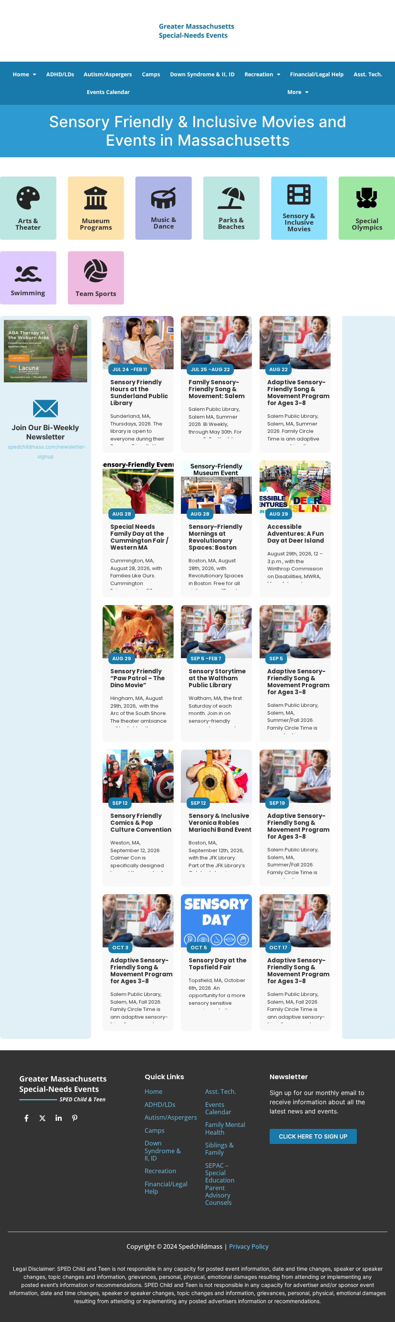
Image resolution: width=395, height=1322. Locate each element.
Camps (151, 74)
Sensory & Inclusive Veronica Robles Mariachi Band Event (220, 823)
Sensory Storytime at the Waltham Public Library (217, 678)
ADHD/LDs (60, 74)
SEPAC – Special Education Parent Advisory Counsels (220, 1184)
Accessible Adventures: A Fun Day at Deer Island (295, 534)
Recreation (259, 74)
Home (21, 74)
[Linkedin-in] (59, 1118)
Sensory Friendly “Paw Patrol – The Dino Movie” (137, 678)
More (294, 92)
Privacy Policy (248, 1246)
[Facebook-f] (26, 1118)
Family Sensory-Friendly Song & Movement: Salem (217, 389)
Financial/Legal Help (317, 74)
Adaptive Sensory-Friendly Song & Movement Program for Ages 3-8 (298, 392)
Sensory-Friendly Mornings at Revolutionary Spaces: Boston (215, 537)
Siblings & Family (219, 1149)
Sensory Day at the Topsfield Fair (217, 963)
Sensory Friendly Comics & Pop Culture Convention (140, 823)
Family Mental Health (225, 1128)
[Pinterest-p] (75, 1118)
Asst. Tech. (368, 74)
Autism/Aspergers (108, 74)
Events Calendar (108, 92)
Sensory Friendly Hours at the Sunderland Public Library (139, 392)
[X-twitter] (42, 1118)
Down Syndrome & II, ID (202, 74)
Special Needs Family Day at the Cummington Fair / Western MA (139, 537)
